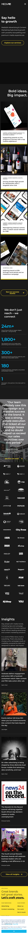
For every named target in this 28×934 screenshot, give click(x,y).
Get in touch (21, 912)
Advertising (5, 906)
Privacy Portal (19, 928)
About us (20, 906)
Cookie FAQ (15, 924)
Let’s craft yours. (12, 897)
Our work (20, 909)
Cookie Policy (8, 924)
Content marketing (7, 909)
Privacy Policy (11, 928)
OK (14, 931)
